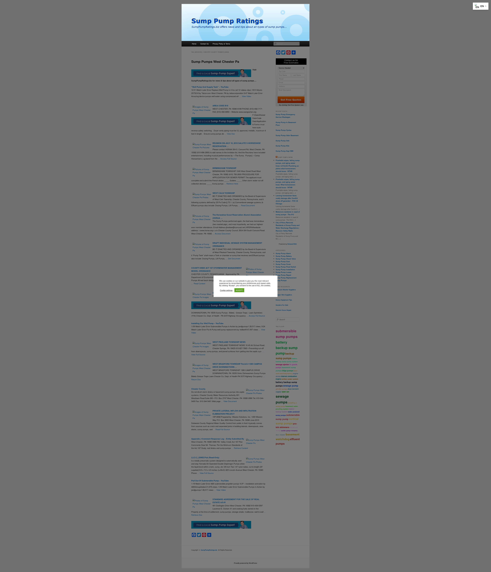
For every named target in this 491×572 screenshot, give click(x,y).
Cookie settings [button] (226, 290)
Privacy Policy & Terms (221, 43)
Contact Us (204, 43)
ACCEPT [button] (239, 290)
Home (194, 43)
